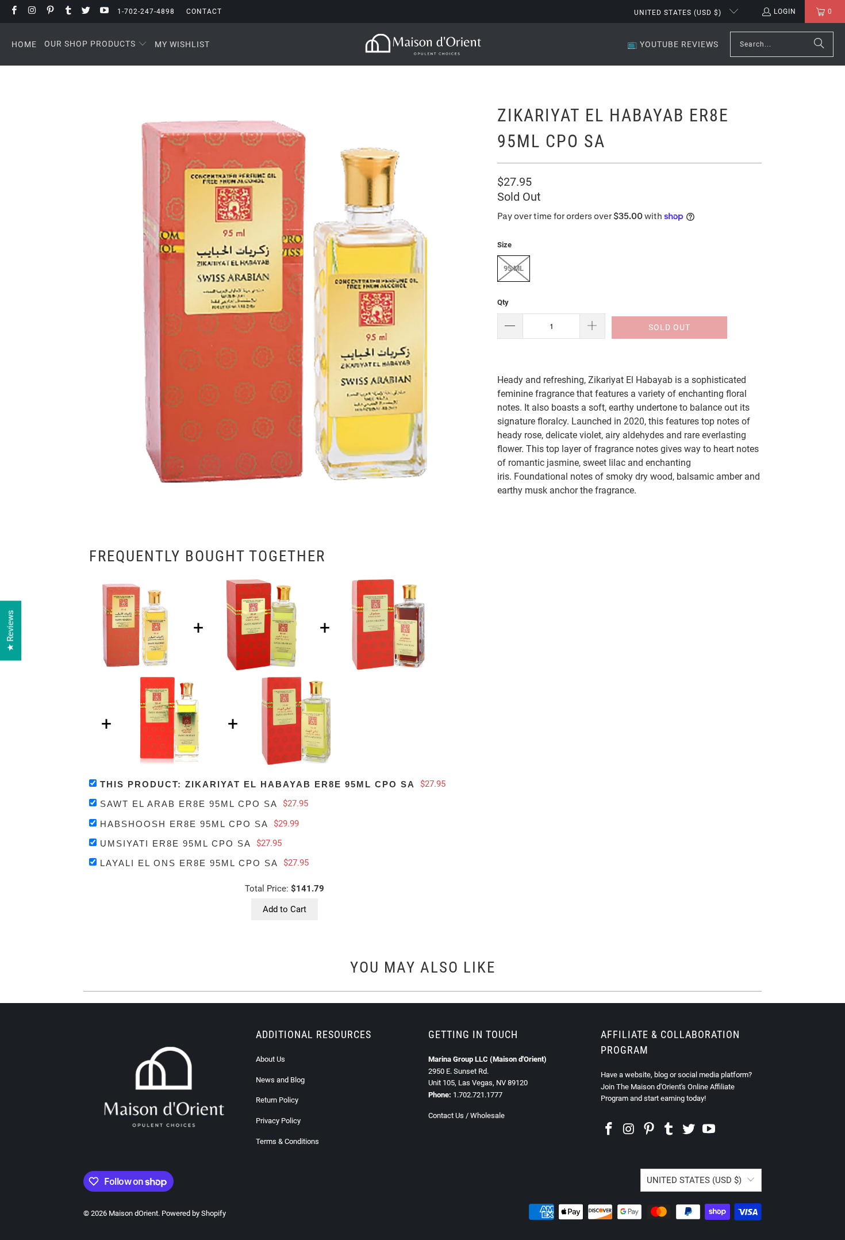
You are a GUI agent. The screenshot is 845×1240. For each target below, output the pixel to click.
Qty (503, 302)
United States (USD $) (679, 13)
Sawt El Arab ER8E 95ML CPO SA (189, 804)
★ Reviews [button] (10, 631)
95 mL (514, 268)
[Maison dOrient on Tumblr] (67, 11)
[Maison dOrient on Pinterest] (50, 11)
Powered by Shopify (194, 1213)
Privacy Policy (278, 1120)
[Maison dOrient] (423, 44)
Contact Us (446, 1115)
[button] (95, 44)
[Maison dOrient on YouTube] (103, 11)
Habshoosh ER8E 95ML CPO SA (184, 824)
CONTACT (204, 11)
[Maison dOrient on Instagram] (31, 11)
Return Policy (277, 1100)
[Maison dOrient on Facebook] (13, 11)
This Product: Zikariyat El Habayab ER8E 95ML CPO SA (257, 784)
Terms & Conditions (287, 1141)
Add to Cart (284, 909)
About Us (270, 1059)
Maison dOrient (133, 1213)
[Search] (819, 44)
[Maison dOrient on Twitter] (85, 11)
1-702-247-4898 (146, 11)
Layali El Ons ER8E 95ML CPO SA (189, 863)
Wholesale (487, 1115)
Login (785, 11)
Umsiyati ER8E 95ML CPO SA (175, 843)
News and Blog (280, 1080)
